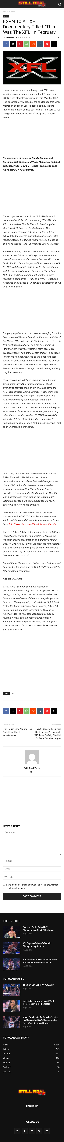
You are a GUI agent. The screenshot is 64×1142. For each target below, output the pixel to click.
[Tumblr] (40, 44)
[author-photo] (32, 764)
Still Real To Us (11, 37)
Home (5, 11)
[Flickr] (32, 1131)
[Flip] (47, 44)
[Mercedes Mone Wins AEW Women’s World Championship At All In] (11, 964)
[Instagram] (39, 1131)
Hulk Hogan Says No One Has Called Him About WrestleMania (17, 732)
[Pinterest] (20, 44)
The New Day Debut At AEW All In (38, 985)
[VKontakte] (47, 1131)
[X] (13, 44)
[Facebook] (6, 44)
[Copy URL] (54, 44)
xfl (13, 694)
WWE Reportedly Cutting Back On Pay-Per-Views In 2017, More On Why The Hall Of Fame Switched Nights (47, 734)
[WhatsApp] (26, 44)
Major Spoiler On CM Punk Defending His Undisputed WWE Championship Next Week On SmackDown (40, 1020)
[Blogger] (17, 1131)
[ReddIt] (33, 44)
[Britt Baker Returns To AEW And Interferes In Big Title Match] (11, 1006)
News (13, 11)
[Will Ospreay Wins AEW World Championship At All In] (11, 948)
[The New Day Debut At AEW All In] (11, 990)
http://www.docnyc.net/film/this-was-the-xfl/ (32, 524)
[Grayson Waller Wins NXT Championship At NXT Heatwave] (11, 932)
